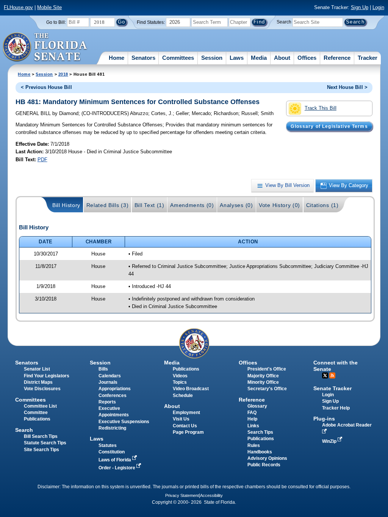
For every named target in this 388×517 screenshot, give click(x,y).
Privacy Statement (182, 495)
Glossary (257, 406)
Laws (237, 58)
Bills (103, 369)
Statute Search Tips (45, 443)
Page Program (188, 432)
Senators (143, 58)
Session (211, 58)
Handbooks (259, 452)
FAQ (252, 412)
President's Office (266, 369)
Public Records (263, 464)
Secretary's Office (267, 388)
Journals (108, 382)
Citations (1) (322, 205)
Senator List (37, 369)
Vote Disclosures (42, 388)
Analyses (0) (236, 205)
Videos (180, 376)
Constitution (112, 452)
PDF (42, 159)
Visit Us (181, 419)
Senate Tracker (332, 388)
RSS (332, 375)
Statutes (108, 445)
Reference (337, 58)
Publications (186, 369)
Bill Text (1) (149, 205)
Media (259, 58)
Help (252, 419)
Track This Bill (320, 108)
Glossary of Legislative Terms (329, 126)
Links (253, 426)
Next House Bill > (347, 87)
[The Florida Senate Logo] (45, 47)
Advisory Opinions (267, 458)
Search (284, 22)
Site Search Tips (41, 449)
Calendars (110, 376)
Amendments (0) (192, 205)
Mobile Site (49, 7)
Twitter (325, 375)
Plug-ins (324, 419)
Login (378, 7)
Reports (107, 402)
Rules (253, 445)
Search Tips (260, 432)
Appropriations (115, 388)
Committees (178, 58)
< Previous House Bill (46, 87)
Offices (306, 58)
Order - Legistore (117, 468)
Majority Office (263, 376)
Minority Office (263, 382)
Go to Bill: (56, 22)
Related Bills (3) (107, 205)
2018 (63, 74)
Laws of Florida (115, 460)
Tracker (367, 58)
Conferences (113, 395)
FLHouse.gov (18, 7)
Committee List (40, 406)
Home (116, 58)
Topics (180, 382)
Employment (186, 412)
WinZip (330, 441)
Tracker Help (336, 408)
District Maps (38, 382)
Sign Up (359, 7)
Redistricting (112, 428)
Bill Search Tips (41, 436)
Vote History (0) (279, 205)
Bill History (66, 205)
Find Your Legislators (46, 376)
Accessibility (211, 495)
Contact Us (185, 426)
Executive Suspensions (124, 421)
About (282, 58)
